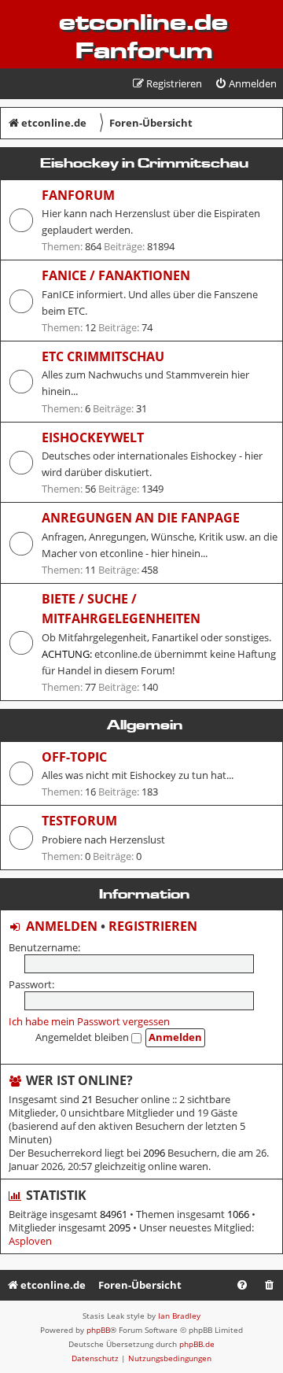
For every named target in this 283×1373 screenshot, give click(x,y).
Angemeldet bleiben (83, 1037)
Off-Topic (74, 757)
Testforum (79, 820)
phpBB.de (197, 1343)
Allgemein (144, 724)
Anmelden (61, 926)
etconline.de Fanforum (143, 36)
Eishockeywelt (93, 437)
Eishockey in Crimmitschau (144, 163)
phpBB (98, 1329)
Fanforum (78, 195)
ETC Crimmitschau (103, 356)
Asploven (30, 1241)
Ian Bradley (179, 1315)
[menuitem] (245, 83)
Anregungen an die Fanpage (141, 517)
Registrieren (152, 926)
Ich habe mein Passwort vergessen (89, 1021)
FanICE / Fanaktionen (116, 275)
